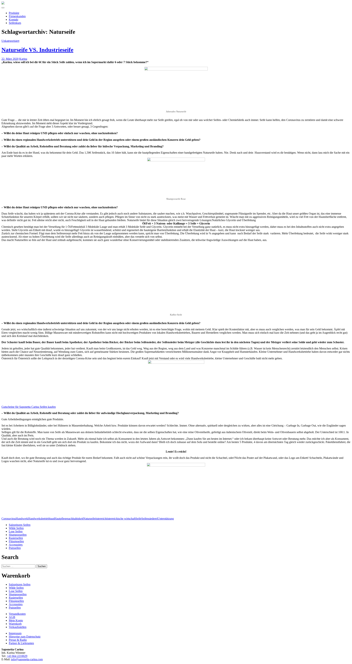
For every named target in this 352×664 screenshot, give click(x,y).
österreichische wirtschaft (120, 518)
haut (51, 518)
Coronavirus (8, 518)
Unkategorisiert (10, 40)
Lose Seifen (16, 531)
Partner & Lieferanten (21, 643)
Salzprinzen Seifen (19, 524)
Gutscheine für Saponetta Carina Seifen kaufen (28, 406)
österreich (100, 518)
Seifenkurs (15, 22)
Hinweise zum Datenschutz (25, 636)
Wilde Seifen (16, 528)
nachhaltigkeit (75, 518)
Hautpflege (60, 518)
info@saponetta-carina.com (27, 659)
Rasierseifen (16, 538)
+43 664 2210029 (17, 656)
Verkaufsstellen (17, 627)
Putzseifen (15, 547)
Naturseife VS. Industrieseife (37, 49)
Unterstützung (165, 518)
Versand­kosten (17, 613)
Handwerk (22, 518)
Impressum (15, 633)
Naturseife (89, 518)
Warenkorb (15, 623)
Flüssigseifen (16, 541)
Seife (138, 518)
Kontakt (13, 19)
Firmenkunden (17, 16)
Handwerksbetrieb (38, 518)
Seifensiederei (149, 518)
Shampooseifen (18, 534)
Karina (23, 58)
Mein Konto (16, 620)
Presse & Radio (18, 639)
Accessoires (16, 544)
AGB (12, 617)
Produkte (14, 12)
